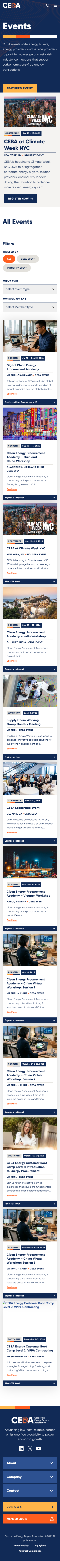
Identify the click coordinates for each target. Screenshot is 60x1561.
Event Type (10, 281)
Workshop (14, 713)
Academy (13, 358)
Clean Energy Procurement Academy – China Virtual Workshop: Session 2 (26, 1075)
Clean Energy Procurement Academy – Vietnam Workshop (28, 893)
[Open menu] (55, 5)
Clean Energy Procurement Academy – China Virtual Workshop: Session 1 (26, 983)
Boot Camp (14, 1155)
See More (12, 394)
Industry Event (17, 267)
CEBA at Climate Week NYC (24, 144)
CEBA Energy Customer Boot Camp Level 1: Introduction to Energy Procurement (27, 1167)
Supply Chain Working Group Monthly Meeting (23, 722)
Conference (12, 133)
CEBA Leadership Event (23, 808)
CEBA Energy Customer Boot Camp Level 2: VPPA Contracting (30, 1348)
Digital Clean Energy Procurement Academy (23, 367)
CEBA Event (28, 258)
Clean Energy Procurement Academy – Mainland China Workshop (26, 457)
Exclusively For (14, 299)
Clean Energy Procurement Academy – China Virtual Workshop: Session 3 (26, 1258)
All (9, 258)
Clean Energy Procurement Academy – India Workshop (26, 634)
